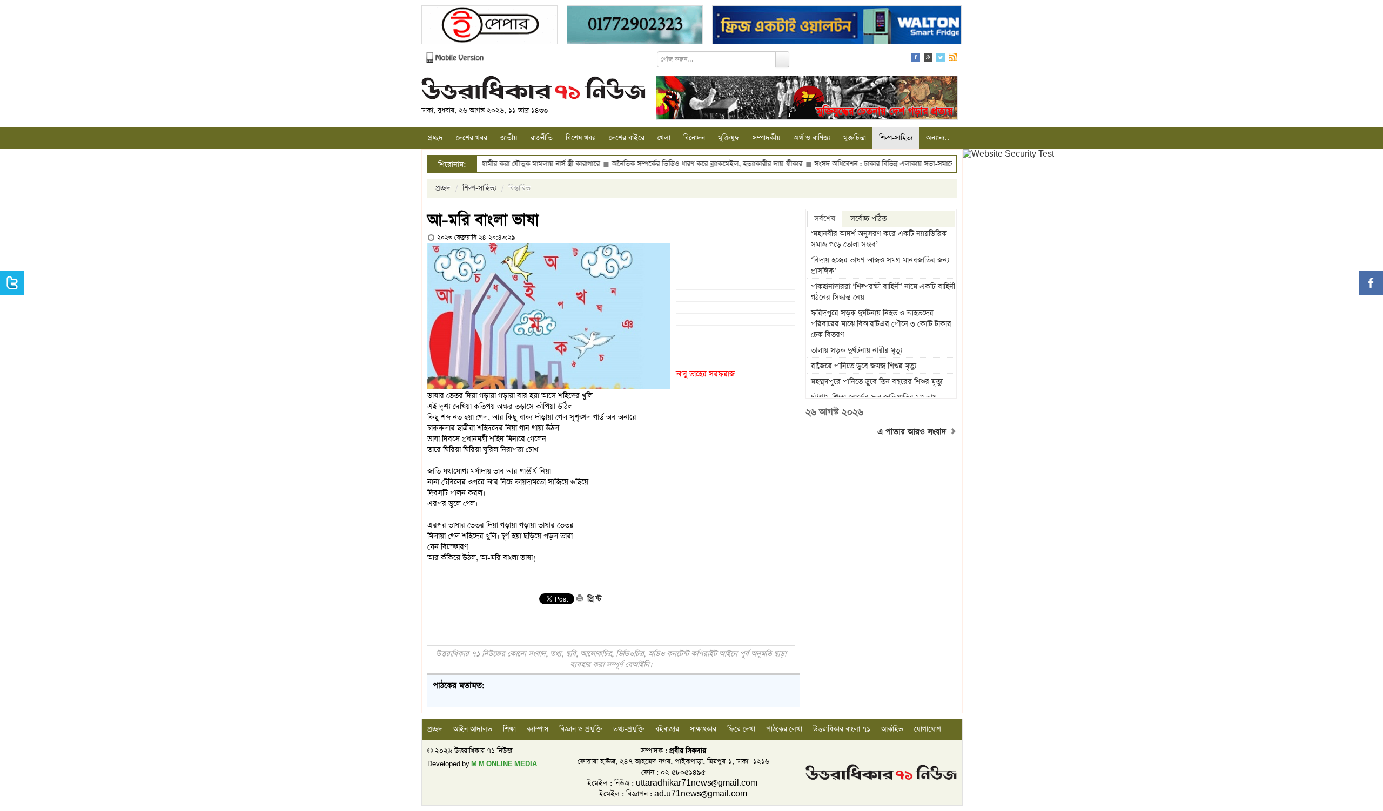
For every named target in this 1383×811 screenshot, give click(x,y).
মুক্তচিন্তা (854, 138)
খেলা (663, 138)
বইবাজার (667, 729)
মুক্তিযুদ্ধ (729, 138)
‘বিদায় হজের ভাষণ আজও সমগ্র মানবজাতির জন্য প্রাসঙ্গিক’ (880, 265)
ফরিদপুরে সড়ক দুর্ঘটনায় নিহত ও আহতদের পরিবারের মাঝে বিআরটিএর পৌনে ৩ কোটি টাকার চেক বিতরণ (881, 324)
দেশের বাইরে (626, 138)
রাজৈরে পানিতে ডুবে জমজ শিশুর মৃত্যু (863, 366)
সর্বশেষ (824, 218)
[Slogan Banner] (806, 99)
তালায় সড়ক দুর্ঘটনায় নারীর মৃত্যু (856, 350)
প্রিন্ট (593, 598)
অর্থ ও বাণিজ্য (812, 138)
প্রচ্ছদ (435, 138)
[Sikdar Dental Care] (634, 26)
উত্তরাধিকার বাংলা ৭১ (841, 729)
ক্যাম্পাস (537, 729)
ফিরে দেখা (741, 729)
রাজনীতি (542, 138)
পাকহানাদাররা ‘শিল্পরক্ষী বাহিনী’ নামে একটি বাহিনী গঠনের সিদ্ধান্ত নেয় (883, 292)
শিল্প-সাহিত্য (896, 138)
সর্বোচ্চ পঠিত (868, 218)
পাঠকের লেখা (784, 729)
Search (782, 59)
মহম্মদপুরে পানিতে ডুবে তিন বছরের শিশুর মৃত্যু (877, 381)
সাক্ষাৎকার (703, 729)
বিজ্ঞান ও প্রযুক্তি (580, 729)
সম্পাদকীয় (767, 138)
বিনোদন (694, 138)
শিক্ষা (509, 729)
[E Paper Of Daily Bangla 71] (489, 26)
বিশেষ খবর (581, 138)
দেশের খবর (471, 138)
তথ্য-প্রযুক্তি (628, 729)
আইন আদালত (472, 729)
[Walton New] (837, 26)
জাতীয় (509, 138)
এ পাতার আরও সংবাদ (913, 432)
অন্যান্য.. (937, 138)
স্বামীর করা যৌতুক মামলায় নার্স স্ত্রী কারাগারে (506, 164)
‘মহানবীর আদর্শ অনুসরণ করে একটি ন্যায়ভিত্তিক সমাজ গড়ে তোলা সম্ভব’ (879, 239)
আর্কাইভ (892, 729)
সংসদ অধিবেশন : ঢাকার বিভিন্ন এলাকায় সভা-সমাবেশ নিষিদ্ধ (861, 164)
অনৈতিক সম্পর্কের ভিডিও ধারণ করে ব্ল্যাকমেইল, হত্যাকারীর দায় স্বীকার (672, 164)
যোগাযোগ (927, 729)
